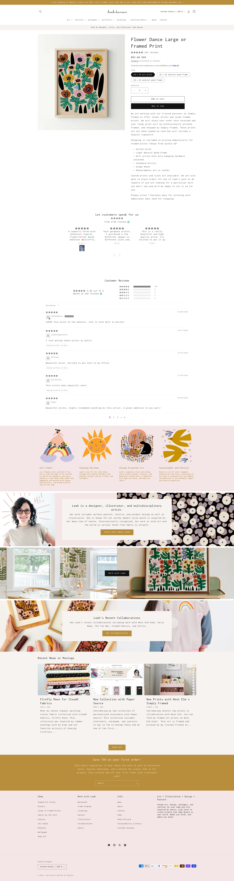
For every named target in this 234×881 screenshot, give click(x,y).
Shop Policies (124, 819)
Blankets (42, 828)
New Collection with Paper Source (114, 701)
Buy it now (158, 106)
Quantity (135, 85)
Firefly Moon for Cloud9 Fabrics (59, 701)
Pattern (81, 815)
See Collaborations (117, 633)
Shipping (135, 61)
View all (117, 747)
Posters (41, 806)
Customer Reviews (125, 828)
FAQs (119, 815)
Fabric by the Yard (47, 815)
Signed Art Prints (47, 802)
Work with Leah (117, 573)
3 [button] (117, 417)
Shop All (42, 837)
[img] (117, 218)
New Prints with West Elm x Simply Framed (168, 701)
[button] (40, 11)
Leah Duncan (50, 875)
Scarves (41, 819)
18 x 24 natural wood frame (148, 80)
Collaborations (85, 824)
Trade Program (84, 806)
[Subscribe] (136, 783)
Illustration (84, 819)
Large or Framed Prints (49, 811)
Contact (121, 811)
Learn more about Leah (117, 532)
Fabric (81, 828)
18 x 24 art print (143, 75)
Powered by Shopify (65, 875)
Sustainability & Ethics (129, 824)
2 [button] (113, 417)
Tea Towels (43, 824)
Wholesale (82, 802)
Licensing (82, 811)
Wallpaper (42, 832)
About (120, 806)
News (119, 802)
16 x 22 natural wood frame (173, 75)
